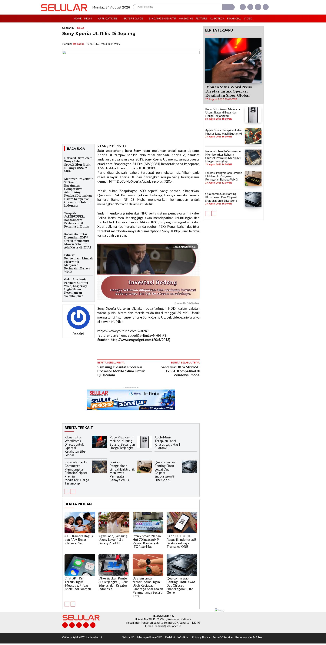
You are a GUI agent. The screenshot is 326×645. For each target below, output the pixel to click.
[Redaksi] (78, 317)
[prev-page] (67, 491)
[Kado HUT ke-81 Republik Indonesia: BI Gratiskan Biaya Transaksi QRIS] (182, 522)
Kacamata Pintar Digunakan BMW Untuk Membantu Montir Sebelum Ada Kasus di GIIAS (77, 240)
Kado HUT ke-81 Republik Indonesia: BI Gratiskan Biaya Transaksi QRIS (182, 541)
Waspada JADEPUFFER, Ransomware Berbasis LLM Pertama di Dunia (76, 219)
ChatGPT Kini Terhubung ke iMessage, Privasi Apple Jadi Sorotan (78, 583)
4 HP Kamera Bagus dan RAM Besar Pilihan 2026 (79, 539)
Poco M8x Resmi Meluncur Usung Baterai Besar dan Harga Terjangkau (122, 442)
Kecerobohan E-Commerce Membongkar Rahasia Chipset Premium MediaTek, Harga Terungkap (77, 472)
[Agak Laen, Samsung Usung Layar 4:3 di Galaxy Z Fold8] (113, 522)
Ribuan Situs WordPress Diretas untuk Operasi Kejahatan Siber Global (76, 446)
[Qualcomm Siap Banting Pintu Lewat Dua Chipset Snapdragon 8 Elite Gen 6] (189, 467)
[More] (196, 43)
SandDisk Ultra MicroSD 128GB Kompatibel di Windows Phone (180, 371)
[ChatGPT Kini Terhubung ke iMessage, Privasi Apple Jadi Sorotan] (80, 565)
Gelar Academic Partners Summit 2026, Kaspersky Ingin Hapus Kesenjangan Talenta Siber (76, 288)
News (80, 28)
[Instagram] (250, 7)
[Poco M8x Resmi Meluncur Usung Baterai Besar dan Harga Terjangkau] (144, 442)
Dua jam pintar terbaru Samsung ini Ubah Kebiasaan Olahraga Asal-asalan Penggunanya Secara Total (148, 587)
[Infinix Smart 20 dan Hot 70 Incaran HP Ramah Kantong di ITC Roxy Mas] (148, 522)
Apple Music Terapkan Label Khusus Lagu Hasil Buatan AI (167, 442)
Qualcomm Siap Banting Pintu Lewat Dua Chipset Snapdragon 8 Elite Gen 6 (165, 471)
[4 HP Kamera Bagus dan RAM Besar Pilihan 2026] (80, 522)
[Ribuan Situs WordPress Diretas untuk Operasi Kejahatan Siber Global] (99, 442)
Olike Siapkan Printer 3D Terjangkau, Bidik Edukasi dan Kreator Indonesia (113, 583)
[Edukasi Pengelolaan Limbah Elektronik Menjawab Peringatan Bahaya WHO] (144, 467)
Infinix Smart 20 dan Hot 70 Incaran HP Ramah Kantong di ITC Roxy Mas (147, 541)
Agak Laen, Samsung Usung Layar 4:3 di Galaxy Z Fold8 (112, 539)
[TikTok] (79, 625)
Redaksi (78, 43)
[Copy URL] (187, 43)
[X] (258, 7)
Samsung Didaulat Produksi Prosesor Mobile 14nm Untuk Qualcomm (121, 371)
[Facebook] (243, 7)
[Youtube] (266, 7)
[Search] (228, 7)
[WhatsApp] (178, 43)
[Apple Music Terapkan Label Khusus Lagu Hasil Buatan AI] (189, 442)
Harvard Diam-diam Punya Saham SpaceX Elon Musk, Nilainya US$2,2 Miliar (78, 164)
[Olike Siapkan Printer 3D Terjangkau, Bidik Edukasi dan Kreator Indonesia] (113, 565)
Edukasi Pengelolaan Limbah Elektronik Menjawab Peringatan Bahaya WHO (78, 263)
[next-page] (73, 491)
